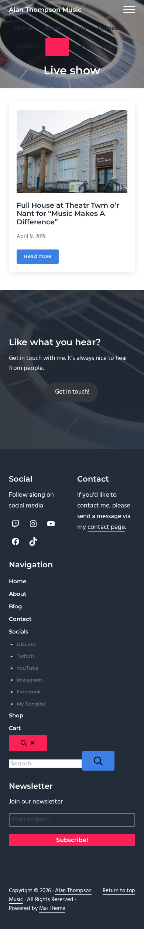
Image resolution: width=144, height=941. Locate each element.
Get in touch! (72, 392)
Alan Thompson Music (45, 9)
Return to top (119, 890)
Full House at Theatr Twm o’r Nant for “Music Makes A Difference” (68, 213)
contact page (106, 527)
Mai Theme (52, 908)
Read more (41, 258)
